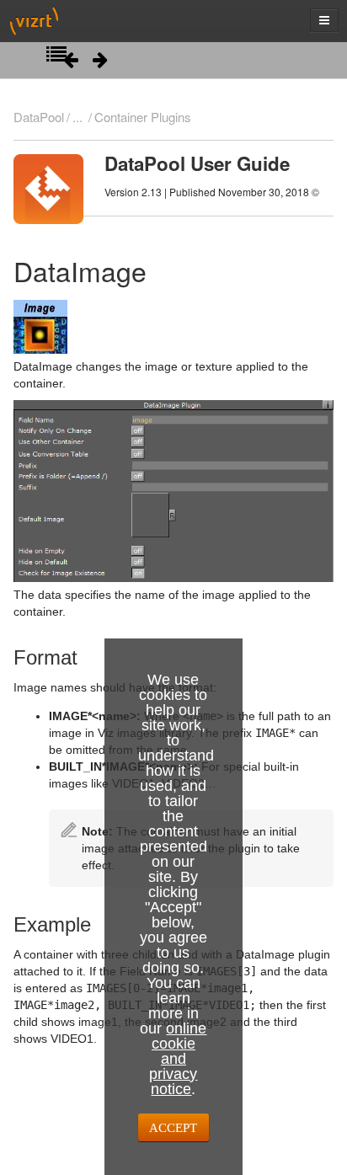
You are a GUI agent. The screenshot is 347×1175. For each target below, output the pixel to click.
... (77, 117)
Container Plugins (142, 117)
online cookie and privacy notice (177, 1059)
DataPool (38, 117)
